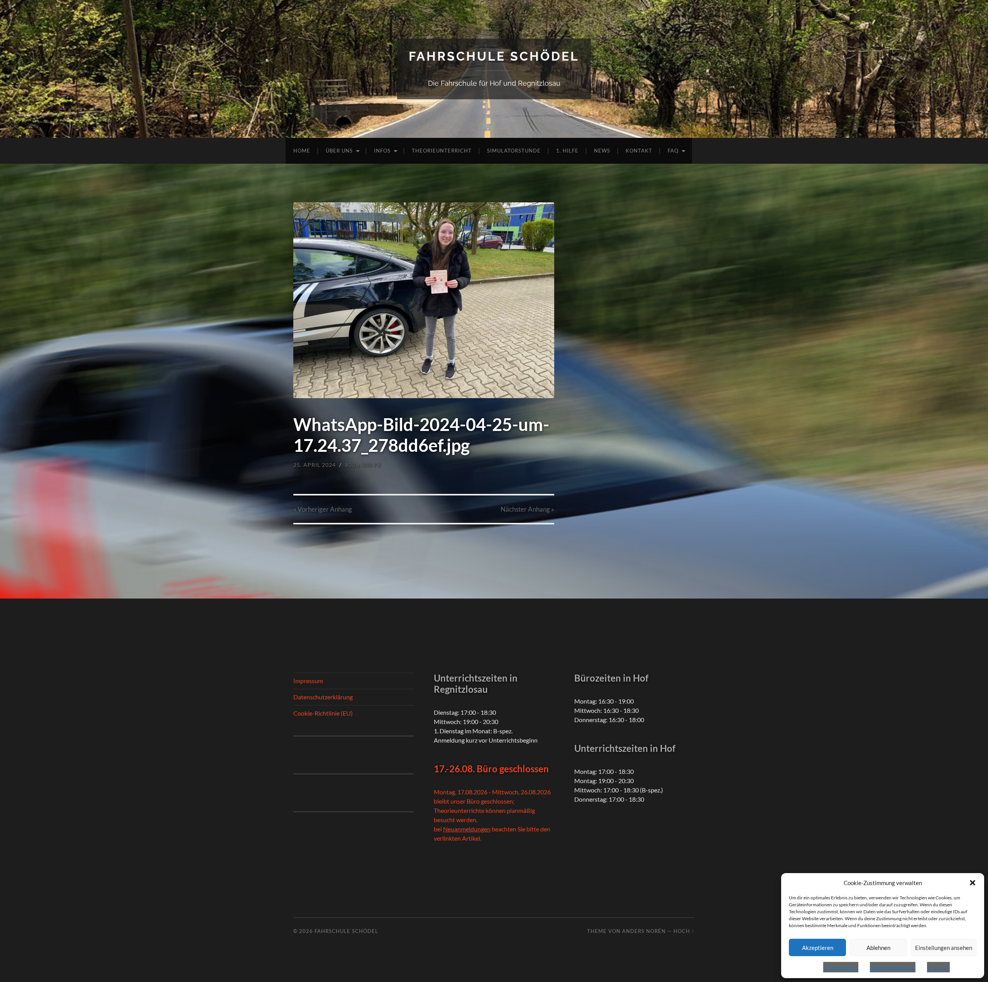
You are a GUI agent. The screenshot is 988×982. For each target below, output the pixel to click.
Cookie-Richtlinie (840, 968)
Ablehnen (878, 947)
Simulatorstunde (514, 151)
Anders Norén (644, 931)
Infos (382, 151)
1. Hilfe (567, 151)
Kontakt (639, 151)
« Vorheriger (322, 509)
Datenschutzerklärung (892, 968)
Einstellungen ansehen (943, 947)
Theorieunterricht (442, 151)
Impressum (938, 968)
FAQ (673, 151)
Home (301, 151)
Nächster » (527, 509)
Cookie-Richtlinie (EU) (323, 713)
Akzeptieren (817, 947)
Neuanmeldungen (467, 829)
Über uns (339, 151)
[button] (972, 883)
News (602, 151)
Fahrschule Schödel (494, 56)
